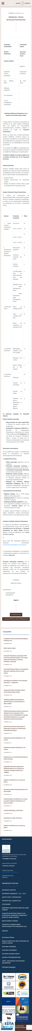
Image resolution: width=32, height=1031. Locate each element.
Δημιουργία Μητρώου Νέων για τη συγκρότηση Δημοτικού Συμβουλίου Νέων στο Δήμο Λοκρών (14, 915)
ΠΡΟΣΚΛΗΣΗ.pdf (16, 614)
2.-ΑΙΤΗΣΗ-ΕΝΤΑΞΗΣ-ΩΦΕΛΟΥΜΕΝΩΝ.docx (16, 619)
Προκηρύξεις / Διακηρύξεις (11, 900)
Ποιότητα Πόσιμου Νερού (11, 953)
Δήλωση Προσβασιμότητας (11, 957)
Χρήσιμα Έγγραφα (8, 937)
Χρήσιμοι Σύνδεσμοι (9, 950)
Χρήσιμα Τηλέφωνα (9, 946)
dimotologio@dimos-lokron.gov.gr (10, 872)
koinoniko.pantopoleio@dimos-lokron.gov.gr (14, 544)
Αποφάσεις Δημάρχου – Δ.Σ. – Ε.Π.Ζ (14, 893)
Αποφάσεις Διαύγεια (9, 890)
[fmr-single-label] (8, 977)
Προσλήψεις (6, 904)
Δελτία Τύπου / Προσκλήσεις (11, 897)
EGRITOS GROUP (16, 1027)
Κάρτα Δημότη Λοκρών (10, 921)
